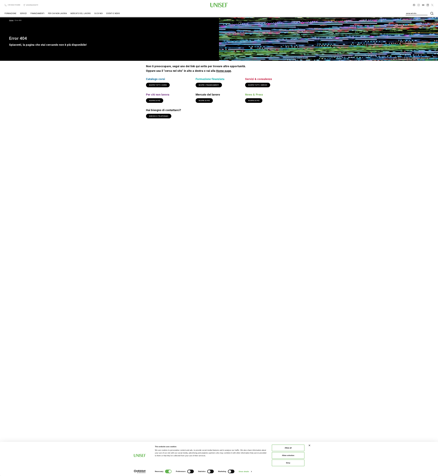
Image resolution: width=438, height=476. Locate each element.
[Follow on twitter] (432, 5)
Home (11, 20)
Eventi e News (113, 13)
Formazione (10, 13)
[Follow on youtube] (423, 5)
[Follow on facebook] (414, 5)
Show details (244, 471)
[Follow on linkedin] (428, 5)
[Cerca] (432, 13)
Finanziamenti (37, 13)
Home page (223, 70)
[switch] (190, 471)
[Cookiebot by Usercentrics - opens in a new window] (140, 471)
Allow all (288, 448)
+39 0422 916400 (13, 5)
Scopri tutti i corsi (158, 85)
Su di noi (98, 13)
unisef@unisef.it (32, 5)
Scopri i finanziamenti (209, 85)
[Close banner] (309, 445)
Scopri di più (154, 100)
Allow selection (288, 455)
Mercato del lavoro (80, 13)
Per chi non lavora (57, 13)
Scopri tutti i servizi (257, 85)
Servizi (23, 13)
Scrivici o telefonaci (158, 116)
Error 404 (18, 20)
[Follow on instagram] (418, 5)
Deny (288, 463)
